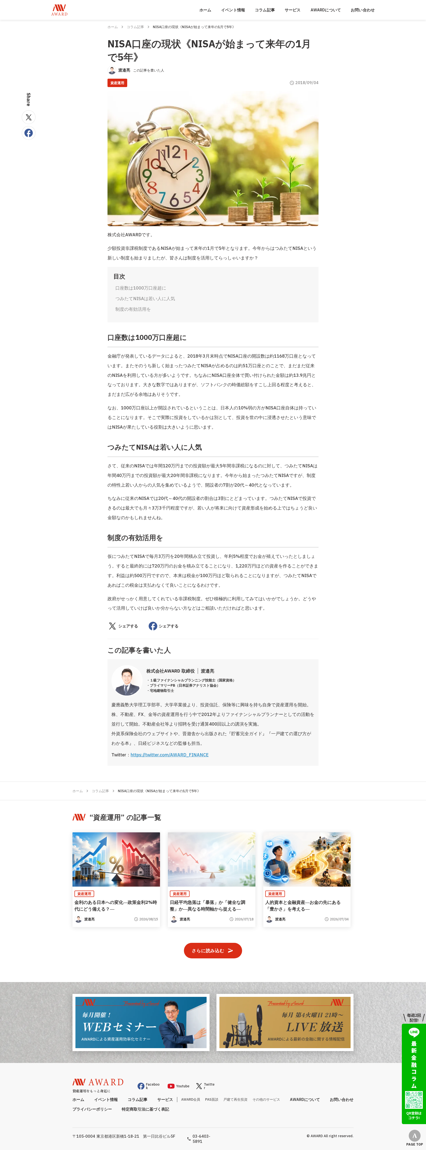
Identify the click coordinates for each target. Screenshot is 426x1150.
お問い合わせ (363, 9)
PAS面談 (211, 1099)
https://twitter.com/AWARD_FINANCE (170, 755)
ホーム (205, 9)
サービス (293, 9)
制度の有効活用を (133, 309)
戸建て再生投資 (235, 1099)
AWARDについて (326, 9)
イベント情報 (233, 9)
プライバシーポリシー (92, 1109)
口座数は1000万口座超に (140, 288)
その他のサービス (266, 1099)
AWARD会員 (190, 1099)
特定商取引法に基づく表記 (145, 1109)
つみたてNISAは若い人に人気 (145, 298)
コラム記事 (265, 9)
